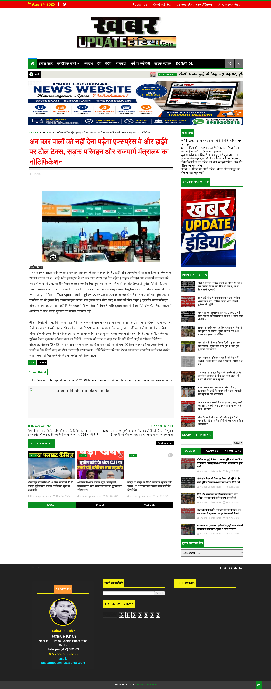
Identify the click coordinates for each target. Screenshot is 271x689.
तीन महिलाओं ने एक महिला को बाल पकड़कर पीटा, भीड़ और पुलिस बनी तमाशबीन (211, 163)
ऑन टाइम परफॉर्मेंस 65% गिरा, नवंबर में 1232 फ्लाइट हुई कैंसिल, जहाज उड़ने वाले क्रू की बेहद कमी (51, 486)
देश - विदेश (104, 63)
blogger (51, 504)
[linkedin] (240, 568)
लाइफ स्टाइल (162, 63)
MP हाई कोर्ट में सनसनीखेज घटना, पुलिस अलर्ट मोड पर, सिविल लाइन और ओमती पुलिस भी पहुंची (219, 301)
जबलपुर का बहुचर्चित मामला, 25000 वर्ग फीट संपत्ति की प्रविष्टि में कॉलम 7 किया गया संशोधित (220, 316)
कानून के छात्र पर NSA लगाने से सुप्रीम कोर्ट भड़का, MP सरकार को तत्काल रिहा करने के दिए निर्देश (149, 486)
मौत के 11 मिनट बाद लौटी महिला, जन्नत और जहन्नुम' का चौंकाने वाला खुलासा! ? (210, 171)
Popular (212, 451)
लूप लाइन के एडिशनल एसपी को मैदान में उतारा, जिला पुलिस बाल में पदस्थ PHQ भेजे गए (220, 361)
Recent (191, 451)
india (42, 132)
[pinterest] (235, 568)
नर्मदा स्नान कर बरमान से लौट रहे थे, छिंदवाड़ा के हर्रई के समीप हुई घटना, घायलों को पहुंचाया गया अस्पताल (220, 391)
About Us (139, 5)
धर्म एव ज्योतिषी (140, 63)
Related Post (41, 443)
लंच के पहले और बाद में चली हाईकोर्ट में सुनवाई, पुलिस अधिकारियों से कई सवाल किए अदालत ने (220, 421)
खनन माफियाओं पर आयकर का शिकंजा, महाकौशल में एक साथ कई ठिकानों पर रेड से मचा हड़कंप (210, 149)
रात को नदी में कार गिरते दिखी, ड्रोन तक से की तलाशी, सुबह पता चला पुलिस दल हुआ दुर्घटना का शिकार (220, 346)
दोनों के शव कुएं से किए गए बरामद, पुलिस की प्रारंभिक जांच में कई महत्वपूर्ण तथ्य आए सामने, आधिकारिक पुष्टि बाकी (219, 463)
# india (42, 362)
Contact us (162, 5)
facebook (149, 504)
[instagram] (230, 568)
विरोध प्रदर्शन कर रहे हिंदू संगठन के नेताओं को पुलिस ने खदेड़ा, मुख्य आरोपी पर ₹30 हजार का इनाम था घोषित (220, 331)
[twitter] (64, 4)
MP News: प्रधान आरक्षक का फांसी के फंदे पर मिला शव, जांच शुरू (211, 142)
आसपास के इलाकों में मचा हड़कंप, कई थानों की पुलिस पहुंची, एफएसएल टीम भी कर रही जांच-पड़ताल (220, 406)
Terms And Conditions (195, 5)
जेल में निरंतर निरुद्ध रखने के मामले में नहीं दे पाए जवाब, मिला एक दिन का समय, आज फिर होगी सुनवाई (220, 286)
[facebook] (58, 4)
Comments (233, 451)
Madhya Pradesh (147, 74)
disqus (100, 504)
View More (167, 443)
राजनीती (121, 63)
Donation (185, 63)
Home (32, 132)
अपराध (88, 63)
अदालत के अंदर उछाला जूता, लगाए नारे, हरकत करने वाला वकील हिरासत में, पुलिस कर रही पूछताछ (99, 486)
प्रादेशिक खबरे (66, 63)
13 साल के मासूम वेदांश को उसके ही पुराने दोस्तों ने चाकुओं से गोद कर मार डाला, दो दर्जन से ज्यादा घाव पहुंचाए (219, 376)
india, (37, 174)
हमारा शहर (46, 63)
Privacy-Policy (229, 5)
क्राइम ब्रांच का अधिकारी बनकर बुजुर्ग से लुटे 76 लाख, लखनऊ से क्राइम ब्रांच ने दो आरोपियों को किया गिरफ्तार (210, 156)
